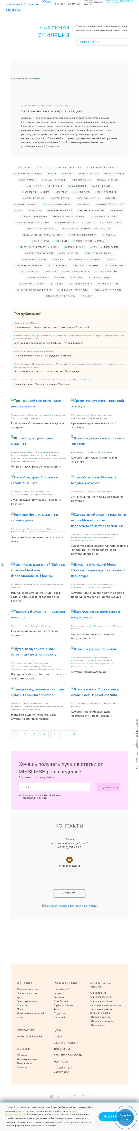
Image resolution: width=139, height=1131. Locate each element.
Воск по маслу (27, 180)
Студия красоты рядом (85, 265)
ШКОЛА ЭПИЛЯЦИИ (66, 1042)
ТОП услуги (62, 1049)
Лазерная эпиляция (26, 204)
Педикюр (88, 223)
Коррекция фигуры (88, 198)
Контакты (137, 757)
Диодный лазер (101, 186)
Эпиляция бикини (81, 284)
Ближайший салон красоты (103, 168)
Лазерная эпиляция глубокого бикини (101, 1011)
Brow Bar (25, 168)
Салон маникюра (74, 247)
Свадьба (57, 259)
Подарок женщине (111, 223)
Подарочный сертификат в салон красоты (86, 229)
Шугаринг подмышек (102, 1021)
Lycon (20, 997)
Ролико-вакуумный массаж (89, 241)
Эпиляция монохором (108, 290)
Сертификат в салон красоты (85, 259)
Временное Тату (81, 180)
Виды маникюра (88, 174)
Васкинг (67, 174)
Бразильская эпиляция (28, 174)
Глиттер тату (34, 186)
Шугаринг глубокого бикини (90, 672)
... (64, 734)
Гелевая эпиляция (108, 180)
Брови (52, 174)
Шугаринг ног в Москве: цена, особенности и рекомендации (91, 714)
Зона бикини (61, 1001)
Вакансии (22, 1067)
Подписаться (109, 787)
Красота (110, 198)
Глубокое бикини (63, 1005)
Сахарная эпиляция (34, 259)
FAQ (137, 767)
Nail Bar (87, 296)
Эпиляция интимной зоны (72, 290)
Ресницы (61, 241)
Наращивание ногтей (59, 210)
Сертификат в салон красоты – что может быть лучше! (47, 371)
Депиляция (55, 186)
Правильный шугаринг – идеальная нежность (34, 633)
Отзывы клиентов (27, 1059)
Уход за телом (29, 272)
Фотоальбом (24, 1063)
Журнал (137, 723)
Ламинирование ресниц (58, 204)
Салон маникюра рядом (104, 247)
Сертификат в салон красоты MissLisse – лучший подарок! (49, 343)
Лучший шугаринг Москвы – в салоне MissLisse (42, 384)
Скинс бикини (98, 993)
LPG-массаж (74, 4)
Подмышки (60, 1014)
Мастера (22, 1055)
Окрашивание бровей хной (69, 217)
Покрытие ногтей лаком (83, 235)
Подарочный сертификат (42, 229)
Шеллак (60, 278)
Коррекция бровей (34, 198)
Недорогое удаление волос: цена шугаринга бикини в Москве (33, 717)
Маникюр (84, 204)
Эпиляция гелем (108, 284)
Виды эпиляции (114, 174)
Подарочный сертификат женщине (43, 235)
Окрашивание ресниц (103, 217)
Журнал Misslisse (29, 1036)
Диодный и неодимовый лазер (31, 1015)
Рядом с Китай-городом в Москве (39, 247)
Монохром (34, 210)
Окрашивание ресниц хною (32, 223)
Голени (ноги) (61, 989)
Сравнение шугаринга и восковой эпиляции (93, 425)
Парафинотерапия (65, 223)
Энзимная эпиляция (32, 284)
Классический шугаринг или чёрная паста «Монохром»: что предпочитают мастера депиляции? (99, 550)
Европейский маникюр (35, 192)
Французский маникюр (76, 272)
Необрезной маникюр (91, 210)
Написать (69, 893)
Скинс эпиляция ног (101, 997)
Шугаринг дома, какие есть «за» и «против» (94, 459)
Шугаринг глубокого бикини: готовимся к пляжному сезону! (38, 676)
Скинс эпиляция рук (101, 1001)
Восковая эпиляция (54, 180)
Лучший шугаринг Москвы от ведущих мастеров (42, 356)
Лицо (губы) (60, 1018)
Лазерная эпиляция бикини (105, 1005)
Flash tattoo (44, 168)
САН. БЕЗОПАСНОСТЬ (68, 1055)
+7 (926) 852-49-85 (69, 847)
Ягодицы (59, 997)
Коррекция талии (61, 198)
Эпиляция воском (27, 993)
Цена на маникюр (106, 272)
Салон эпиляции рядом (49, 105)
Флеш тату (50, 272)
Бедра (57, 993)
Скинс (112, 259)
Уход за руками (114, 265)
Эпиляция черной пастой (61, 296)
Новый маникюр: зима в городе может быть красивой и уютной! (52, 327)
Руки (56, 1009)
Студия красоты (57, 265)
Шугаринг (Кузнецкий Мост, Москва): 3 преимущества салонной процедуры (97, 595)
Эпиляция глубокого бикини (34, 290)
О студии (137, 744)
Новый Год (116, 210)
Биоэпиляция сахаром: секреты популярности (92, 636)
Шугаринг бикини (100, 1017)
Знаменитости (82, 192)
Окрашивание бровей (34, 217)
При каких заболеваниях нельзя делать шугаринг (37, 425)
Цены (57, 1030)
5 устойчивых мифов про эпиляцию (51, 111)
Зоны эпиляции (106, 192)
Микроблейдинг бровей (110, 204)
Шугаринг (77, 278)
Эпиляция (60, 4)
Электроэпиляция (100, 278)
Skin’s (20, 1009)
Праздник (109, 235)
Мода (18, 210)
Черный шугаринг (37, 278)
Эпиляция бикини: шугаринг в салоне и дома (37, 539)
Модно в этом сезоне (100, 984)
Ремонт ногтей (41, 241)
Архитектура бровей (69, 168)
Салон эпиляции (29, 105)
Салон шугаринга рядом (39, 253)
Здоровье (61, 192)
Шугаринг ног (97, 1025)
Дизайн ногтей (77, 186)
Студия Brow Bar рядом (28, 265)
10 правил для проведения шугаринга (36, 466)
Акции (137, 733)
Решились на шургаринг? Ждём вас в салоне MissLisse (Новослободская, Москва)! (36, 597)
